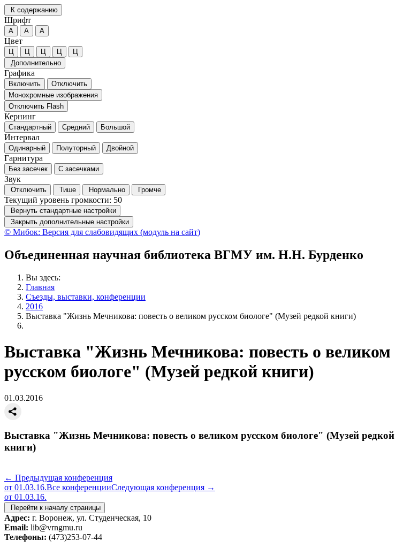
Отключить (69, 84)
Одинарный (27, 148)
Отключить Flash (36, 106)
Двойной (120, 148)
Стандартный (30, 127)
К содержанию (33, 10)
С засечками (78, 169)
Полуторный (76, 148)
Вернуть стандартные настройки (62, 211)
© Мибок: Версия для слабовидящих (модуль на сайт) (102, 232)
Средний (76, 127)
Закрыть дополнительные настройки (69, 222)
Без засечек (28, 169)
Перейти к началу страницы (55, 508)
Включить (25, 84)
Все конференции (79, 487)
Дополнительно (35, 63)
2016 (34, 306)
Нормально (106, 190)
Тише (66, 190)
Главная (40, 287)
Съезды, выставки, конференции (86, 296)
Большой (115, 127)
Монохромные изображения (53, 95)
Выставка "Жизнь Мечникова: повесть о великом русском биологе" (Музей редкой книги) (191, 316)
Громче (148, 190)
